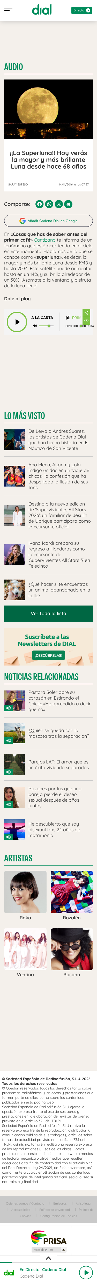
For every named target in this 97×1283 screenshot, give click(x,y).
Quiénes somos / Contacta (25, 1203)
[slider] (48, 1262)
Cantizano (45, 240)
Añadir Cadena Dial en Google (53, 221)
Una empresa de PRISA (48, 1237)
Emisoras (60, 1203)
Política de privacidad (54, 1210)
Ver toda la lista (48, 613)
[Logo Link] (41, 9)
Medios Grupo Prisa (48, 1250)
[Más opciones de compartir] (86, 313)
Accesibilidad (20, 1210)
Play (86, 1273)
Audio (13, 67)
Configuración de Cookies (58, 1216)
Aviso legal (83, 1203)
